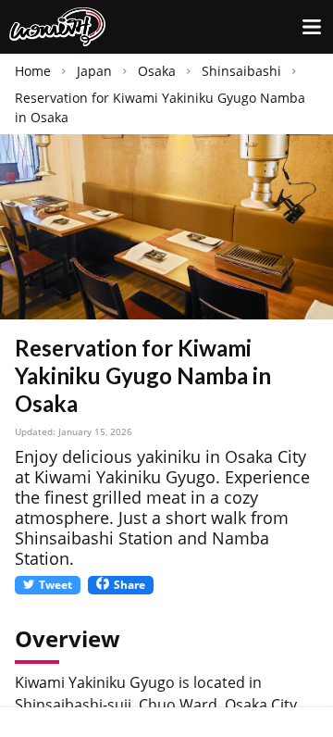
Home (33, 71)
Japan (94, 71)
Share (129, 585)
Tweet (55, 585)
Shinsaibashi (241, 71)
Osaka (157, 71)
